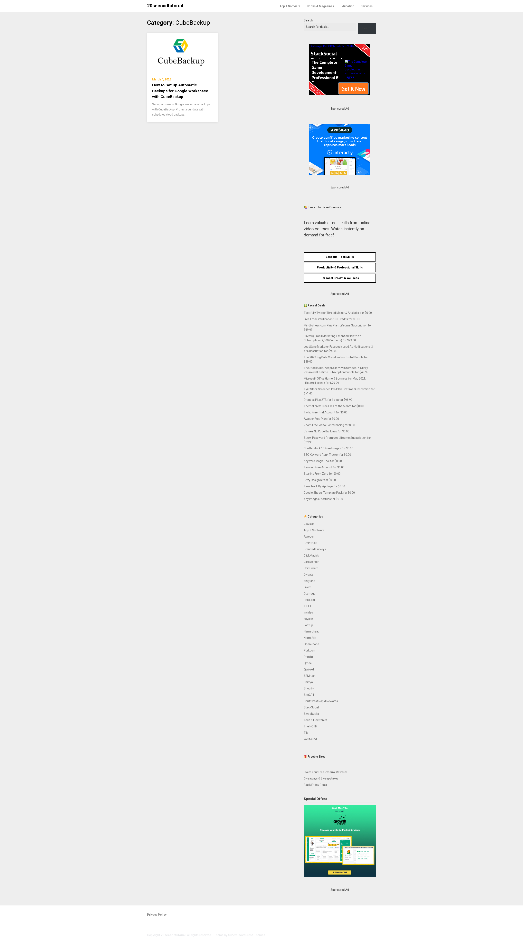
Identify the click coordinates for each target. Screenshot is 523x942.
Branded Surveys (315, 549)
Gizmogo (309, 593)
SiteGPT (309, 694)
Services (367, 6)
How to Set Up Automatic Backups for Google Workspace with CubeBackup (180, 91)
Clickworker (311, 561)
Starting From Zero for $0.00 (322, 473)
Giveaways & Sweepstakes (321, 778)
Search (308, 20)
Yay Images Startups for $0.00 (323, 499)
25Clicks (309, 524)
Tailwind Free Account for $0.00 (324, 467)
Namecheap (312, 631)
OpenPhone (311, 644)
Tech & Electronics (315, 720)
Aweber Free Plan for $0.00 (321, 418)
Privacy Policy (157, 914)
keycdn (308, 618)
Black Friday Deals (315, 784)
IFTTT (307, 606)
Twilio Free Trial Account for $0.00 (326, 412)
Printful (308, 656)
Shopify (309, 688)
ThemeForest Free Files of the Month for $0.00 (334, 406)
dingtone (309, 580)
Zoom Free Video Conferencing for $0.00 (330, 425)
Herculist (309, 599)
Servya (308, 682)
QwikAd (309, 669)
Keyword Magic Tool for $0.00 (323, 461)
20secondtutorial (165, 6)
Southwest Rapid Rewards (321, 701)
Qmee (308, 663)
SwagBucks (311, 713)
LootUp (308, 625)
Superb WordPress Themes (246, 935)
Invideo (308, 612)
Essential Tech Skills (340, 256)
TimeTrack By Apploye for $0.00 (324, 486)
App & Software (290, 6)
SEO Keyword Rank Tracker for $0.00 (327, 454)
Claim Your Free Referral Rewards (326, 772)
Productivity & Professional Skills (340, 267)
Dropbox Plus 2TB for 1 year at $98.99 (328, 399)
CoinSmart (311, 568)
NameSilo (310, 637)
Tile (306, 732)
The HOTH (310, 726)
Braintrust (310, 542)
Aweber (309, 536)
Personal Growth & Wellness (340, 278)
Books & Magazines (320, 6)
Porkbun (309, 650)
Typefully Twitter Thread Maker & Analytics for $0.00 (338, 312)
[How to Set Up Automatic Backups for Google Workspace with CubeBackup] (182, 53)
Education (347, 6)
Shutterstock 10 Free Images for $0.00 (328, 448)
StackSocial (311, 707)
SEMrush (309, 675)
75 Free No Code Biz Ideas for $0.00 (326, 431)
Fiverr (307, 587)
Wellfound (310, 739)
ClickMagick (311, 555)
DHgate (308, 574)
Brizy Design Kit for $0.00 (320, 480)
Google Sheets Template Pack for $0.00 (329, 492)
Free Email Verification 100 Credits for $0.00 (332, 319)
